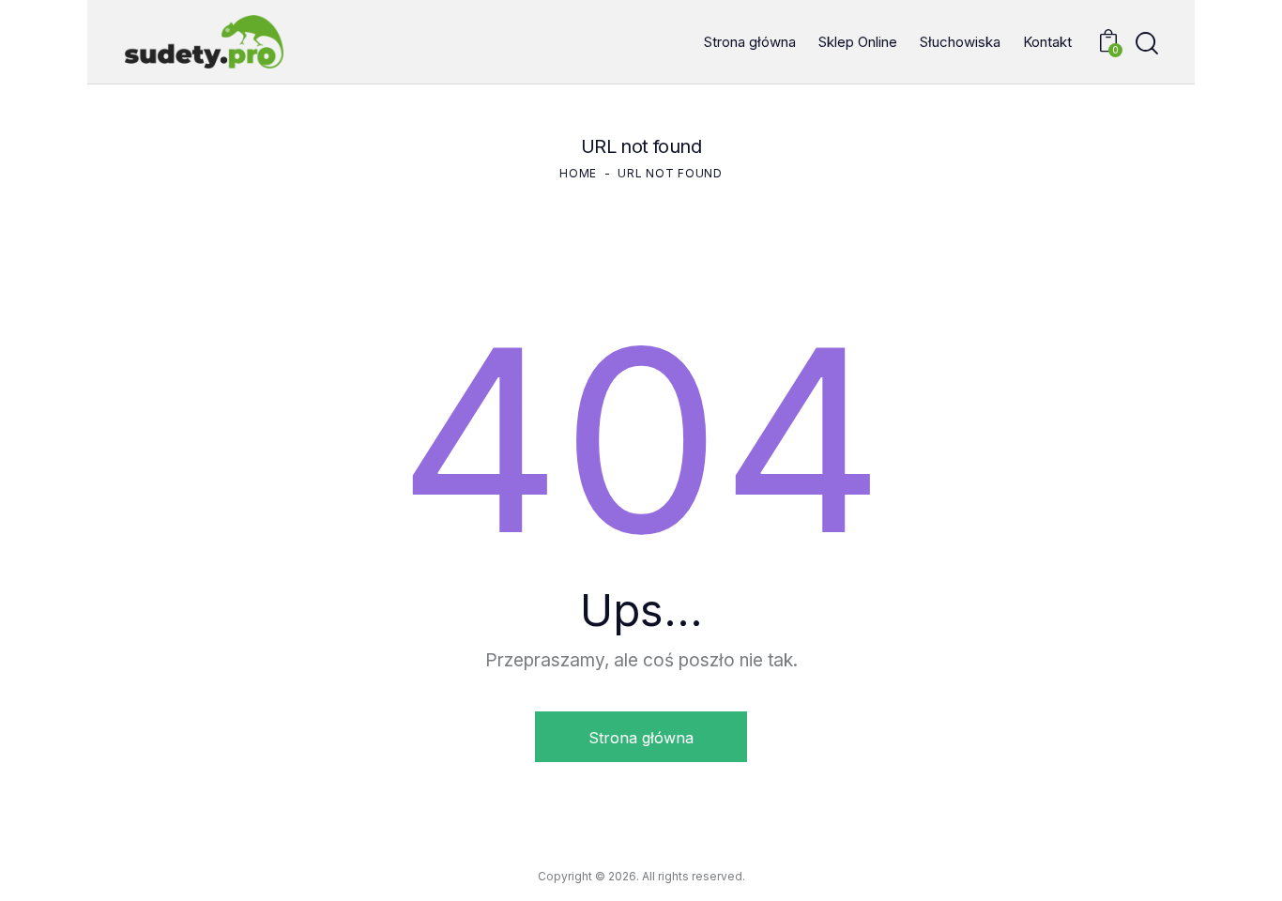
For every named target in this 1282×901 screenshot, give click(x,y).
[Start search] (1147, 43)
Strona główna (641, 737)
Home (578, 173)
